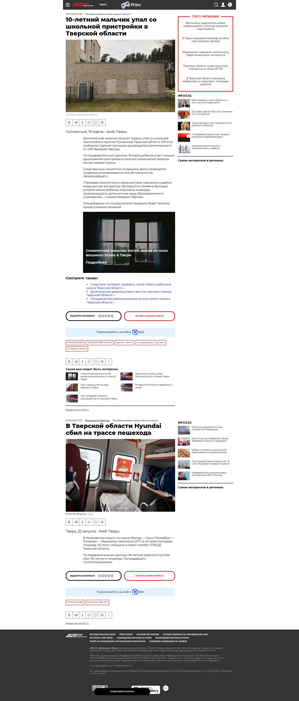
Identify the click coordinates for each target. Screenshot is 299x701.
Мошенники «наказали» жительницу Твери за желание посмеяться (205, 54)
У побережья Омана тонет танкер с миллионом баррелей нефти (211, 135)
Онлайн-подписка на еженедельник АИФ (185, 634)
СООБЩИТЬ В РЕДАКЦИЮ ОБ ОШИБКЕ (168, 641)
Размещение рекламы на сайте (134, 638)
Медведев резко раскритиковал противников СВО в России (209, 474)
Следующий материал (122, 691)
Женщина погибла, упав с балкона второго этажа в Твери (152, 375)
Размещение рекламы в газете (172, 638)
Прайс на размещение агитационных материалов (117, 641)
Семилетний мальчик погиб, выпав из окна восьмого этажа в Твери (127, 252)
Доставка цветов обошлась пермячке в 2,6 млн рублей (212, 112)
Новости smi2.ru (77, 410)
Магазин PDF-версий (148, 634)
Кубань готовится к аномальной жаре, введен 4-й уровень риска (209, 451)
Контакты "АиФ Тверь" (101, 638)
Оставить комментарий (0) (149, 316)
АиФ (90, 514)
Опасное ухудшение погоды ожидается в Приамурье (207, 428)
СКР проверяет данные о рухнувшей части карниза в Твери (99, 397)
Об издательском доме (102, 634)
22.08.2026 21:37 (74, 420)
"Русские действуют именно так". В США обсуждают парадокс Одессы (211, 462)
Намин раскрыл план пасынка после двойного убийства (212, 124)
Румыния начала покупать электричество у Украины (206, 147)
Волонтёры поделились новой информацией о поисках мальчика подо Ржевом (205, 26)
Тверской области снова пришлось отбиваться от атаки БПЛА (205, 67)
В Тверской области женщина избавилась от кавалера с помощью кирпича (206, 81)
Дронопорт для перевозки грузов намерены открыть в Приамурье (210, 439)
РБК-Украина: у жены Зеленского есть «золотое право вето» (210, 101)
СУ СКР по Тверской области (81, 114)
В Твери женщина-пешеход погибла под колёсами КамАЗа (205, 40)
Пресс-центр (126, 634)
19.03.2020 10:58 (74, 14)
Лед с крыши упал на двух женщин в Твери (95, 386)
